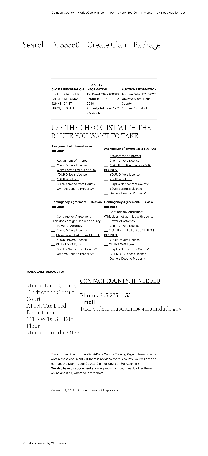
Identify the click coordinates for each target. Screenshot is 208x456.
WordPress (58, 443)
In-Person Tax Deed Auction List (163, 12)
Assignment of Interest (72, 160)
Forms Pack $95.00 (123, 12)
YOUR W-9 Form (68, 179)
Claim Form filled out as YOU (76, 170)
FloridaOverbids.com (92, 12)
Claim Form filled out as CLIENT (78, 235)
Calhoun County (63, 12)
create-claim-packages (105, 390)
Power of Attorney (69, 225)
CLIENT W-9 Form (68, 244)
